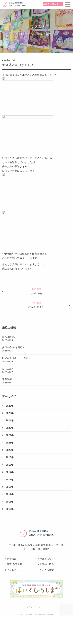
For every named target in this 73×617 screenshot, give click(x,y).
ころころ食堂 (47, 570)
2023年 (10, 427)
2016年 (10, 479)
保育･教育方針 (14, 564)
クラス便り (13, 570)
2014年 (10, 494)
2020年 (10, 450)
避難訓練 (7, 381)
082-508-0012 (40, 549)
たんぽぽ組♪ (8, 338)
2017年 (10, 472)
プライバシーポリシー (36, 607)
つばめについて (48, 558)
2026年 (10, 405)
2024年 (10, 420)
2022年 (10, 435)
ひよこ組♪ (7, 370)
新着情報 (11, 558)
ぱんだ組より (36, 307)
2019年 (10, 457)
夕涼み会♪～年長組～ (13, 349)
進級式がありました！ (18, 65)
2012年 (10, 509)
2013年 (10, 501)
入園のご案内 (47, 564)
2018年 (10, 464)
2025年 (10, 413)
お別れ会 (36, 293)
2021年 (10, 442)
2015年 (10, 487)
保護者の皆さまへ (52, 4)
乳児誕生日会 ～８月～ (16, 360)
